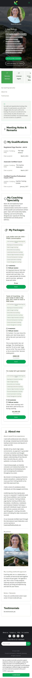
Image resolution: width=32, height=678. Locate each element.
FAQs (18, 632)
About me (4, 92)
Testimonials (5, 96)
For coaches (25, 632)
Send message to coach (15, 63)
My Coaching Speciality (8, 88)
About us (5, 632)
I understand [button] (16, 675)
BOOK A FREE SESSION (13, 58)
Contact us (12, 632)
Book (16, 287)
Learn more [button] (10, 671)
